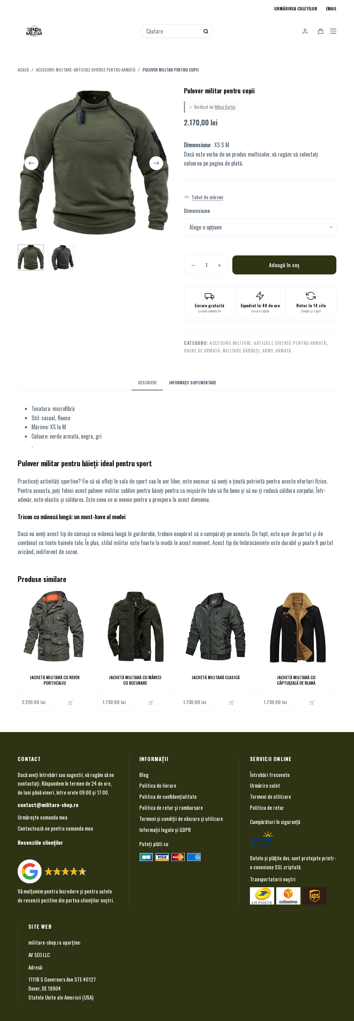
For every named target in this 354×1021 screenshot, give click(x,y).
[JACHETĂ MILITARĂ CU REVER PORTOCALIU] (54, 626)
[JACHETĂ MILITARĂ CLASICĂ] (215, 626)
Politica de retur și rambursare (171, 807)
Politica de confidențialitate (168, 796)
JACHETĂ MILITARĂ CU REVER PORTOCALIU (55, 680)
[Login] (305, 31)
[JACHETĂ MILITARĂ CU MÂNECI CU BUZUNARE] (135, 626)
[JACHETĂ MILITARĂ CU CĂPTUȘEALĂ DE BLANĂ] (296, 626)
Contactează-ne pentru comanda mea (55, 828)
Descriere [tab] (147, 382)
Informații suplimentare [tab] (192, 382)
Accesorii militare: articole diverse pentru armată (267, 342)
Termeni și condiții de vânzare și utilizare (181, 818)
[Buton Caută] (206, 31)
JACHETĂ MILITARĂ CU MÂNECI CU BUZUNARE (135, 680)
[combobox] (172, 31)
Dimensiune (197, 210)
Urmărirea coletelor (295, 8)
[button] (204, 197)
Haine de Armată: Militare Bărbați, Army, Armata (237, 350)
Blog (144, 774)
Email (331, 8)
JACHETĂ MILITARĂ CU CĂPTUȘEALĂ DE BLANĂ (296, 680)
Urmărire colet (265, 785)
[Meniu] (333, 31)
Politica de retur (267, 807)
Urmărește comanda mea (42, 817)
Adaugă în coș (284, 265)
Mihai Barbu (225, 106)
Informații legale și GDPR (165, 829)
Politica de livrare (157, 785)
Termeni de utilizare (270, 796)
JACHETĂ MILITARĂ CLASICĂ (216, 677)
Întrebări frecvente (270, 774)
